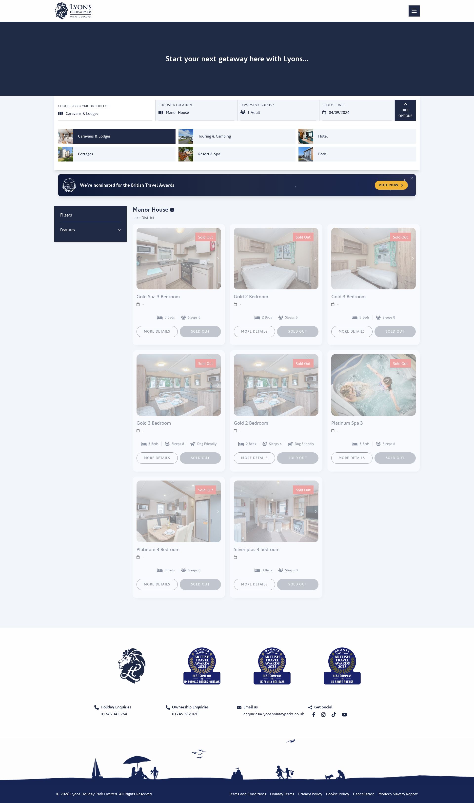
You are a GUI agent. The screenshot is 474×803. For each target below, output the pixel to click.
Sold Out (200, 332)
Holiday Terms (282, 794)
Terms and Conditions (247, 794)
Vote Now (388, 185)
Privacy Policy (310, 794)
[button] (217, 258)
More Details (157, 332)
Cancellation (364, 794)
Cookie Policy (337, 794)
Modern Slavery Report (398, 794)
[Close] (412, 178)
